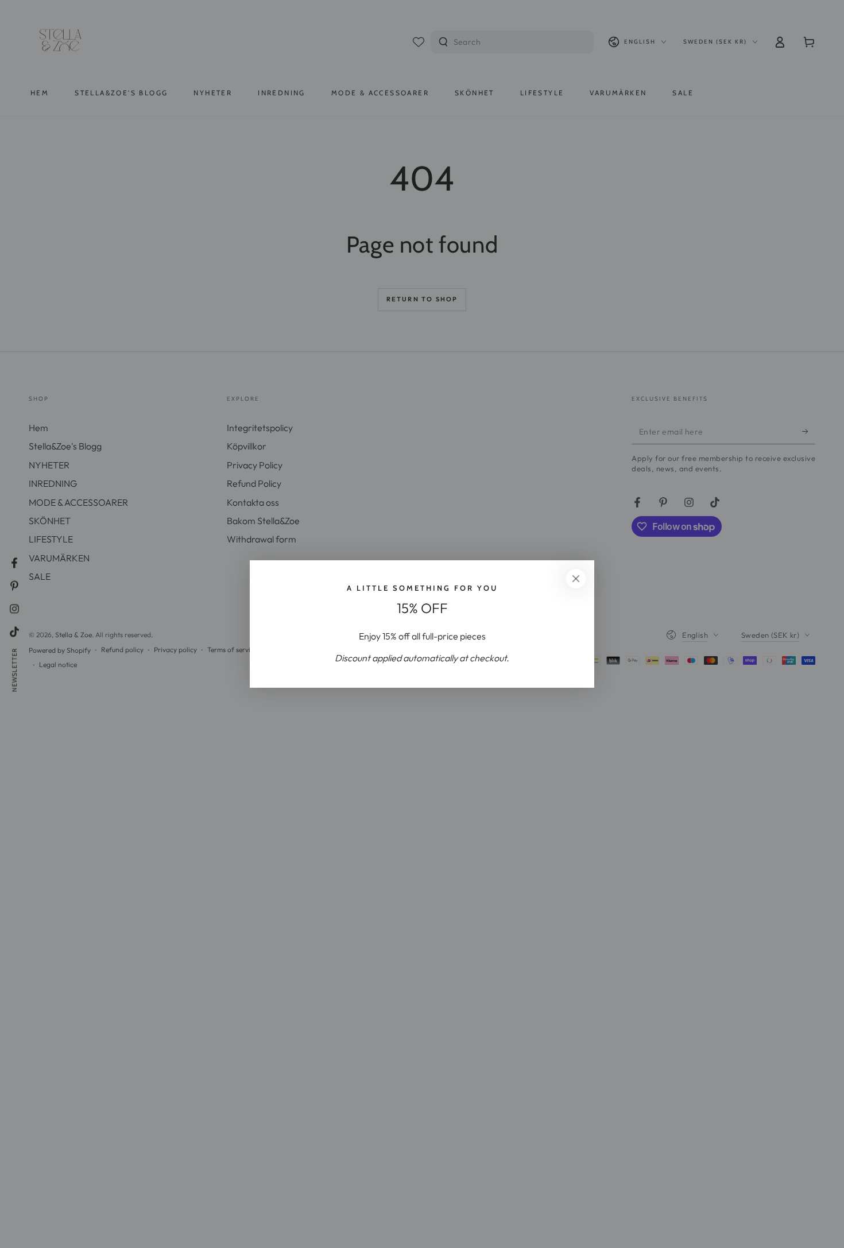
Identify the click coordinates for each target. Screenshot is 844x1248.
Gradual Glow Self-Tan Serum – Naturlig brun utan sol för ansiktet (146, 1203)
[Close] (576, 578)
